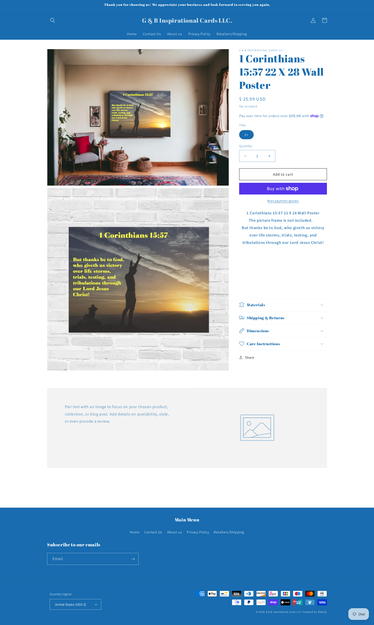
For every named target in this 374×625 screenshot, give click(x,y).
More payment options (283, 201)
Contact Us (153, 532)
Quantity (245, 146)
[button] (52, 20)
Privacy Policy (198, 532)
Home (134, 532)
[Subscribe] (132, 559)
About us (174, 532)
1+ (246, 134)
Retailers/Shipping (229, 532)
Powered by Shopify (315, 612)
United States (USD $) (70, 604)
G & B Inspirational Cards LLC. (284, 612)
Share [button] (249, 357)
